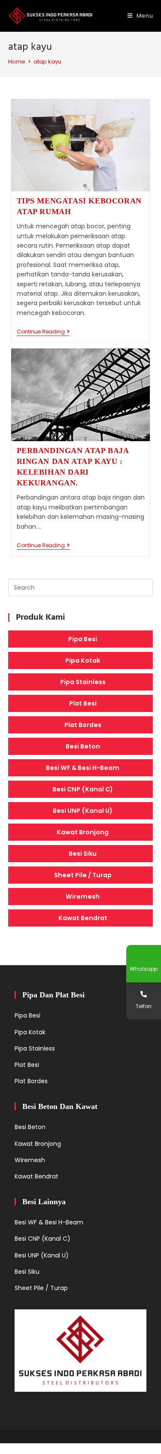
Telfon (144, 1006)
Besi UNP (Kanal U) (82, 810)
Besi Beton (83, 746)
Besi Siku (83, 853)
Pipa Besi (82, 639)
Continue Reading (43, 332)
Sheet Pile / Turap (83, 875)
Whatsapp (144, 968)
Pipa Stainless (83, 682)
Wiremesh (83, 896)
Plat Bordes (82, 725)
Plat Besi (83, 703)
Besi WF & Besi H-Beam (82, 767)
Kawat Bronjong (83, 832)
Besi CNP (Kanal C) (82, 789)
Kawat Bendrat (82, 918)
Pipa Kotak (82, 660)
